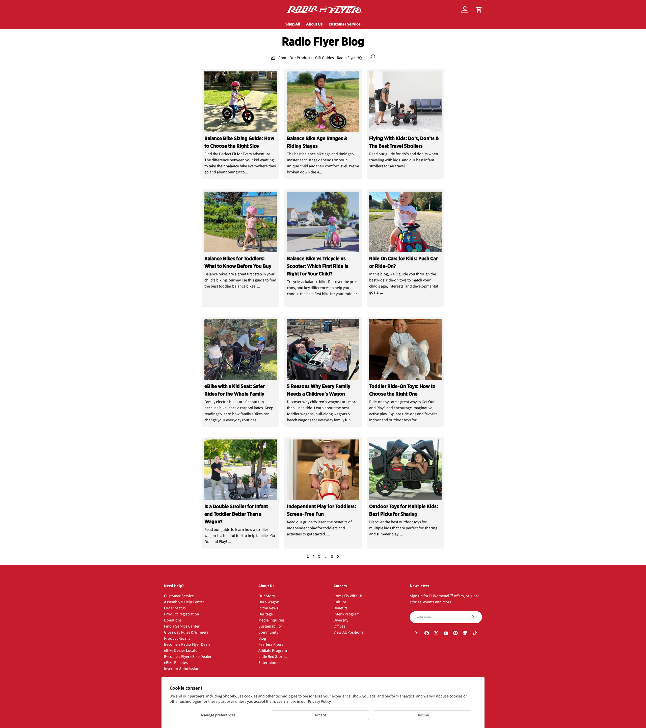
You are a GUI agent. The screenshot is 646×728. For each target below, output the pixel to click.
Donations (173, 620)
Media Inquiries (271, 620)
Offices (339, 626)
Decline (422, 715)
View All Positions (348, 632)
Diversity (341, 620)
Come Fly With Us (348, 596)
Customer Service (345, 24)
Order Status (175, 608)
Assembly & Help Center (184, 602)
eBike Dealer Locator (181, 650)
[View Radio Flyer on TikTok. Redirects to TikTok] (474, 634)
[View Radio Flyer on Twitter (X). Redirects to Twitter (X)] (436, 634)
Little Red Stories (272, 656)
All (273, 58)
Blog (262, 638)
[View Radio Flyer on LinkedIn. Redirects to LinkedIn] (465, 634)
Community (268, 632)
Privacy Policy (319, 701)
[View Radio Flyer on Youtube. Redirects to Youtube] (446, 634)
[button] (478, 9)
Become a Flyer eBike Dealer (187, 656)
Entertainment (270, 662)
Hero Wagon (268, 602)
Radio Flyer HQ (349, 58)
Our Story (266, 596)
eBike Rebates (176, 662)
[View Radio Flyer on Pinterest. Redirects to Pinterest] (455, 634)
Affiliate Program (272, 650)
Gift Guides (324, 58)
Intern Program (347, 614)
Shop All (292, 24)
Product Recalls (177, 638)
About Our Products (295, 58)
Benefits (340, 608)
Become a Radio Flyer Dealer (188, 644)
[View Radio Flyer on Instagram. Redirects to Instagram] (417, 634)
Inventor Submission (181, 668)
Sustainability (270, 626)
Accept (320, 715)
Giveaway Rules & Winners (186, 632)
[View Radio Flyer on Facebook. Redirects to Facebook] (426, 634)
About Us (314, 24)
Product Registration (181, 614)
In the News (268, 608)
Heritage (265, 614)
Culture (340, 602)
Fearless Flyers (270, 644)
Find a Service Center (182, 626)
